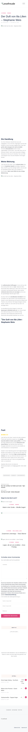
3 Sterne (3, 13)
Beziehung (7, 475)
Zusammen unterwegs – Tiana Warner (14, 533)
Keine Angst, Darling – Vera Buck (9, 680)
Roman (9, 13)
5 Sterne (11, 542)
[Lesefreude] (8, 3)
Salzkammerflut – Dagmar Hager (9, 697)
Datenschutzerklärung (10, 594)
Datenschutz (17, 727)
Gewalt (14, 475)
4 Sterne (11, 504)
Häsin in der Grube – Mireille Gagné (14, 507)
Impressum (24, 727)
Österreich (21, 475)
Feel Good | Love (17, 530)
